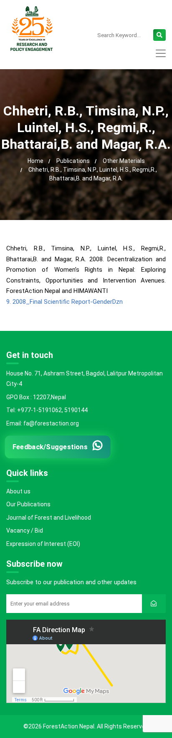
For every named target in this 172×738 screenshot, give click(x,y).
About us (18, 491)
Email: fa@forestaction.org (42, 423)
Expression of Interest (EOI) (43, 543)
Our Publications (28, 504)
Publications (73, 161)
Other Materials (124, 161)
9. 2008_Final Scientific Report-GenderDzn (64, 301)
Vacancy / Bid (24, 530)
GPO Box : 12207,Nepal (36, 397)
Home (35, 161)
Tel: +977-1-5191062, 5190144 (47, 410)
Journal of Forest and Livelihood (48, 517)
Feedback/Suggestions (50, 447)
